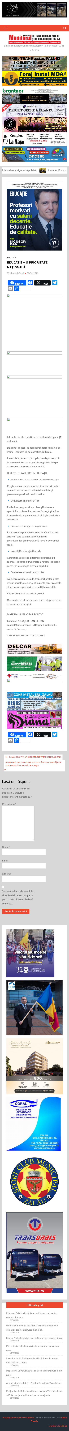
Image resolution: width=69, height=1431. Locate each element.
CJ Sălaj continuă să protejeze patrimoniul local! (35, 757)
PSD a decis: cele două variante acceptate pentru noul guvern (33, 1348)
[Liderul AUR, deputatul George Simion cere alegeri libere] (20, 170)
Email (5, 860)
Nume (6, 847)
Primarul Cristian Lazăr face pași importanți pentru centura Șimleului (31, 1315)
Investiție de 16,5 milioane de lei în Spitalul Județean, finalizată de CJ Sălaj (32, 1360)
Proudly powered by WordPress (18, 1417)
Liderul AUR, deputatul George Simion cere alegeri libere (34, 1338)
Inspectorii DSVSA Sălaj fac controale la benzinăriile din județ (34, 1372)
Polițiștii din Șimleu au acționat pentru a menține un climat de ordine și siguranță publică (32, 1327)
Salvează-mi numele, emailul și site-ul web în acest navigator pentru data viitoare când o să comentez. (18, 897)
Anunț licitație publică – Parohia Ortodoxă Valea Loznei (33, 1383)
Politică (11, 257)
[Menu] (5, 28)
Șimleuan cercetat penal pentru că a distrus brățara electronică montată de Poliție (33, 764)
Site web (6, 873)
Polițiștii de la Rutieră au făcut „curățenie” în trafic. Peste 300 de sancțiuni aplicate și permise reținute (34, 1393)
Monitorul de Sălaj (15, 273)
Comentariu (9, 804)
